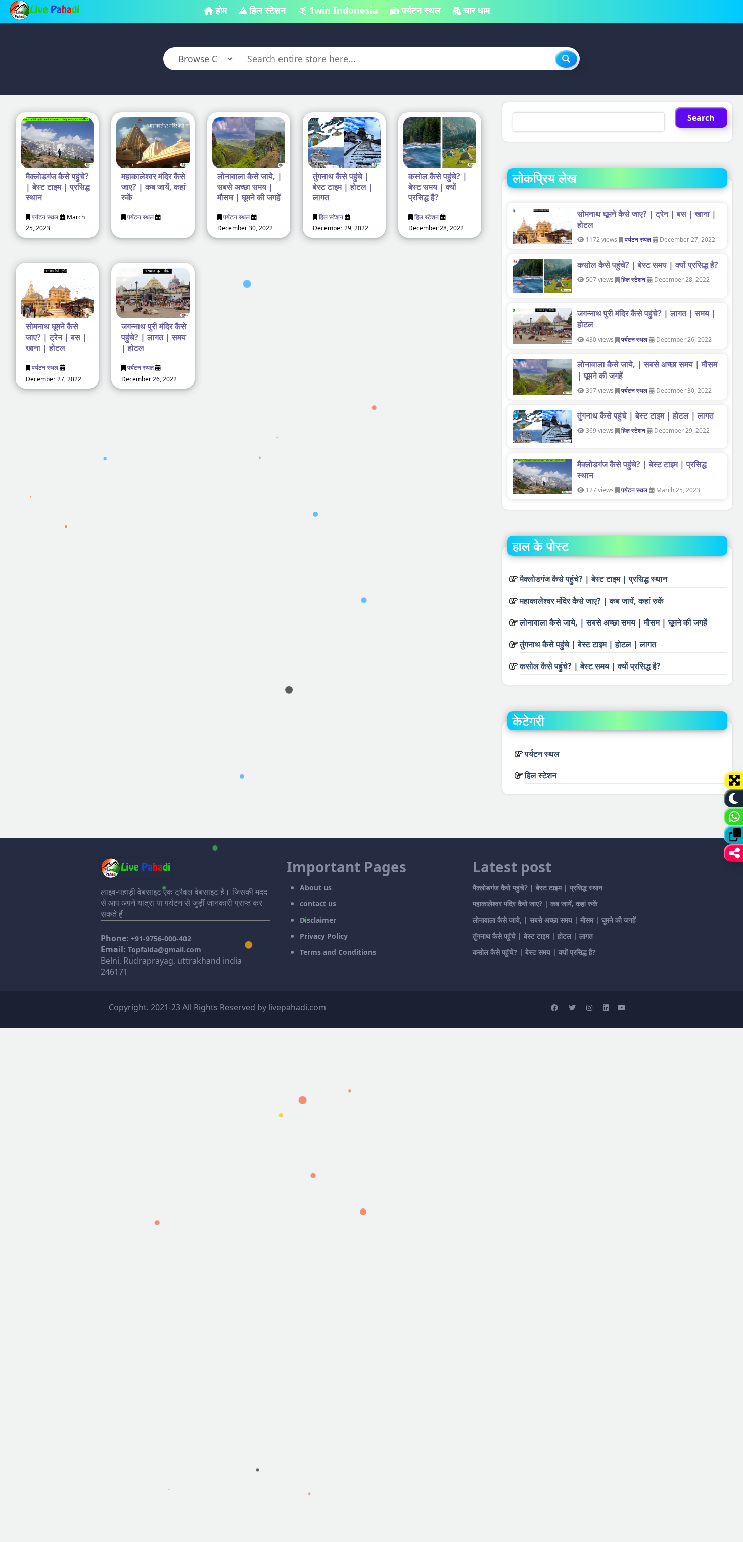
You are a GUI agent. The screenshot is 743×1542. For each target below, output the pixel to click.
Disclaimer (318, 920)
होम (221, 10)
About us (316, 887)
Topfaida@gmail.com (164, 949)
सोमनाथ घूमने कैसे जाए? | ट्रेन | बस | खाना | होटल (56, 337)
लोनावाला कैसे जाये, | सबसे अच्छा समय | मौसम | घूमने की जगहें (249, 187)
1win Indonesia (343, 10)
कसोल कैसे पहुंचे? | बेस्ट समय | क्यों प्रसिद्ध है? (437, 187)
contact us (318, 903)
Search (701, 117)
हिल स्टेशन (268, 10)
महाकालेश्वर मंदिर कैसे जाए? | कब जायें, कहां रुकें (153, 187)
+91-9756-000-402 (161, 938)
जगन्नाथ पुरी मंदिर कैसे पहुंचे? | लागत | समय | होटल (154, 337)
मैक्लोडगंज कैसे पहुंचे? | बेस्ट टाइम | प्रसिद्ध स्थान (58, 187)
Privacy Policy (324, 936)
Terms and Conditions (338, 952)
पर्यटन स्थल (421, 10)
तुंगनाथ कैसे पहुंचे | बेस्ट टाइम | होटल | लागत (343, 187)
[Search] (566, 59)
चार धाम (476, 10)
